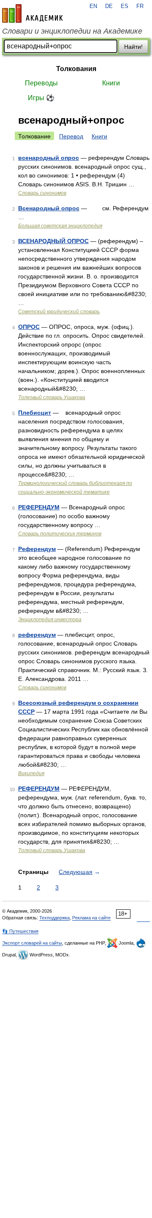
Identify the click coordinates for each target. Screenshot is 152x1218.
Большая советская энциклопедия (60, 226)
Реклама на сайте (91, 917)
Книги (111, 83)
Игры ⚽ (41, 97)
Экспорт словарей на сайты (32, 942)
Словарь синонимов (42, 193)
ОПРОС (29, 326)
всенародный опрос (48, 157)
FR (140, 6)
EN (93, 6)
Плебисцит (34, 412)
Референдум (37, 548)
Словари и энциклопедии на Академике (72, 31)
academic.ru (32, 13)
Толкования (76, 68)
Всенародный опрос (48, 208)
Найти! (133, 46)
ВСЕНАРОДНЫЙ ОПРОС (53, 241)
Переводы (41, 83)
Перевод (71, 136)
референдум (37, 634)
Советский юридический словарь (59, 312)
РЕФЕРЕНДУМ (39, 507)
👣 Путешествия (20, 931)
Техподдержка (54, 917)
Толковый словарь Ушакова (51, 397)
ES (124, 6)
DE (109, 6)
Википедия (31, 773)
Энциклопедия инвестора (49, 619)
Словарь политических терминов (59, 534)
